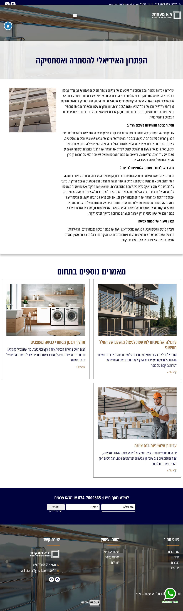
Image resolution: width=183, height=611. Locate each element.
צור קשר (174, 568)
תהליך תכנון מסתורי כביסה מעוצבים (58, 342)
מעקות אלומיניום (111, 552)
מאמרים (175, 562)
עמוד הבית (173, 552)
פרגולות (115, 562)
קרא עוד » (172, 372)
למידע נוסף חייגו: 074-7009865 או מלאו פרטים (91, 497)
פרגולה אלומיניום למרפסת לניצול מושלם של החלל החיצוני (138, 344)
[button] (75, 15)
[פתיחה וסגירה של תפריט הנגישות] (8, 26)
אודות (176, 557)
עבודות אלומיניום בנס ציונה (155, 445)
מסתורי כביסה (112, 557)
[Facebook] (57, 579)
